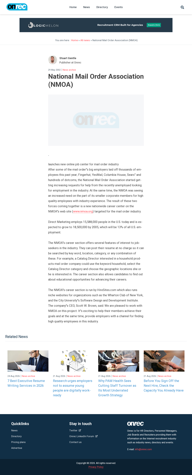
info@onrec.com (143, 449)
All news (85, 40)
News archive (69, 70)
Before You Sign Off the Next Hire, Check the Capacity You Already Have (164, 385)
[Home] (16, 8)
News (86, 7)
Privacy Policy (96, 467)
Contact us (75, 442)
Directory (102, 7)
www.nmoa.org (83, 211)
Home (73, 7)
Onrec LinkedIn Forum (82, 436)
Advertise (16, 447)
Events (118, 7)
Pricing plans (18, 442)
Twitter (73, 430)
